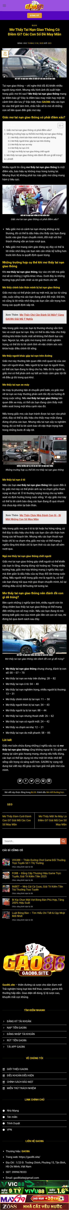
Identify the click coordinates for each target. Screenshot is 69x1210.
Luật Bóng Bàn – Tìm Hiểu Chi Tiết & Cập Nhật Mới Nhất (38, 914)
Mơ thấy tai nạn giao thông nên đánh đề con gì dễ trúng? (34, 155)
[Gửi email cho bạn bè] (37, 781)
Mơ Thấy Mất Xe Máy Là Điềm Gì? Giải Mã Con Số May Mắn (52, 820)
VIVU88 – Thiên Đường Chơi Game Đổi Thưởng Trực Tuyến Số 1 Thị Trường (38, 862)
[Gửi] (63, 841)
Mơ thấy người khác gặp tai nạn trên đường (30, 141)
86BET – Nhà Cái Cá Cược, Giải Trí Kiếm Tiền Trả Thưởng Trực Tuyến (37, 888)
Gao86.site (8, 984)
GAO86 (46, 101)
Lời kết (10, 159)
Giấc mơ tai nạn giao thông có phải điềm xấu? (29, 130)
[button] (4, 5)
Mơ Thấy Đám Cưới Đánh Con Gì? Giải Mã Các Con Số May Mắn (16, 820)
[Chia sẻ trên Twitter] (31, 781)
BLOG (34, 25)
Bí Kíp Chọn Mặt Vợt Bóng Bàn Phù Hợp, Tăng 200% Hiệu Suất (38, 901)
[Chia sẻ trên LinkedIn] (49, 781)
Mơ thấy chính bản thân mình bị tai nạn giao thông (33, 137)
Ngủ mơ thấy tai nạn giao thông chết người (30, 151)
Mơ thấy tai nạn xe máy (21, 144)
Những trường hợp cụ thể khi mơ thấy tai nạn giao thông (34, 134)
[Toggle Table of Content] (58, 125)
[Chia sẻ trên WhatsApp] (20, 781)
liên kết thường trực (55, 792)
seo (50, 43)
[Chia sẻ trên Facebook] (25, 781)
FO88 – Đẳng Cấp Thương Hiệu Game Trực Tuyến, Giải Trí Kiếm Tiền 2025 (36, 875)
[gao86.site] (34, 5)
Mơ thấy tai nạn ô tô (20, 148)
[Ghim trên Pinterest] (43, 781)
